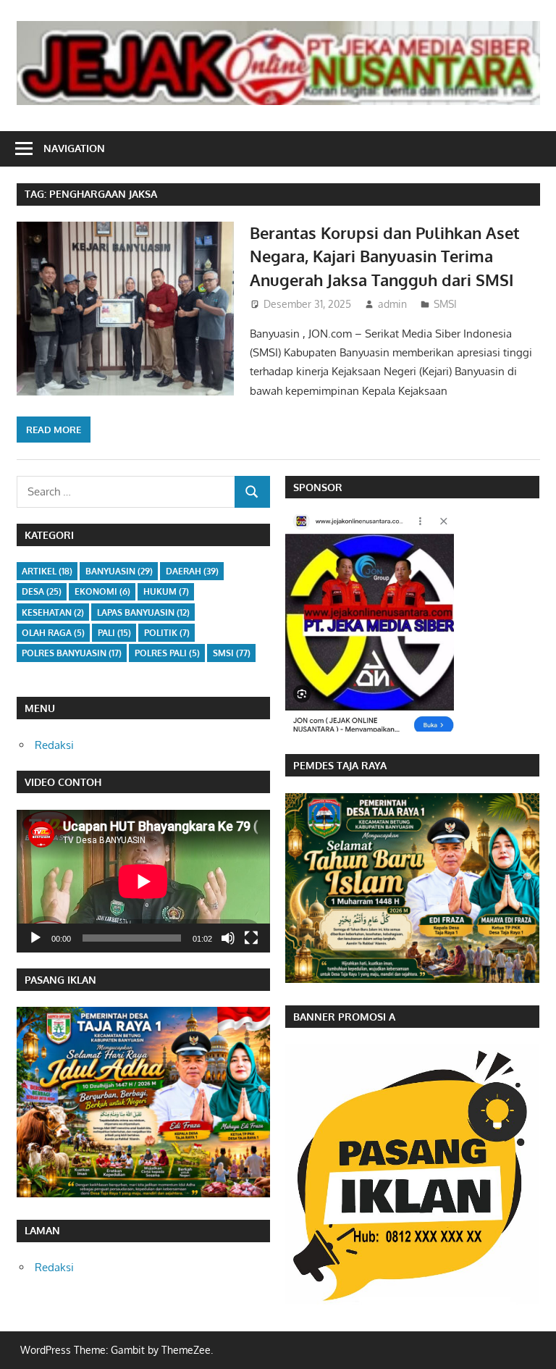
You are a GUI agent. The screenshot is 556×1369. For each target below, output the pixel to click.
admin (392, 304)
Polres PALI (167, 653)
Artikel (47, 571)
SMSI (445, 304)
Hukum (166, 591)
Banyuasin (119, 571)
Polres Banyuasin (72, 653)
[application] (143, 881)
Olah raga (53, 632)
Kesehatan (53, 612)
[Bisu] (228, 938)
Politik (167, 632)
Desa (42, 591)
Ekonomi (102, 591)
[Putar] (35, 938)
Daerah (192, 571)
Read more (53, 429)
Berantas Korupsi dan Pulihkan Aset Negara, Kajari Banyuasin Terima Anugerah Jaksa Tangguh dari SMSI (385, 256)
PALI (114, 632)
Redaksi (54, 745)
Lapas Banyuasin (143, 612)
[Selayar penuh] (251, 938)
